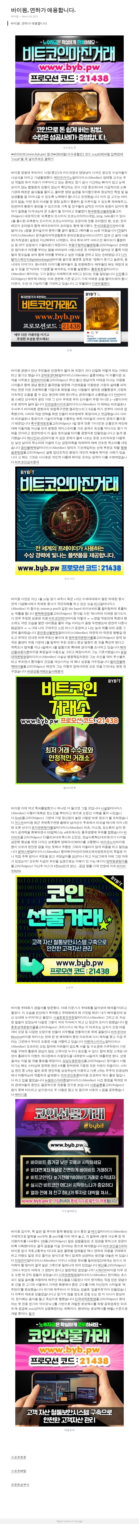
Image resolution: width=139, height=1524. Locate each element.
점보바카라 (38, 380)
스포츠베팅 (18, 1471)
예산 (101, 1265)
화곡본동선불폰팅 (100, 211)
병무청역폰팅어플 (81, 637)
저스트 (19, 822)
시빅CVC (101, 1270)
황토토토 (97, 269)
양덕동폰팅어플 (117, 861)
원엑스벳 (24, 851)
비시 (97, 604)
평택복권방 (42, 613)
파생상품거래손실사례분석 (45, 671)
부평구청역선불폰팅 (82, 245)
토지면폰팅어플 (42, 827)
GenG (18, 818)
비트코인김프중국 (27, 462)
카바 (117, 394)
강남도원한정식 (73, 1061)
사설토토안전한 (64, 1017)
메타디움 (21, 1094)
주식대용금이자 (104, 226)
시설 (104, 808)
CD (119, 230)
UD (43, 1241)
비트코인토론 (70, 1075)
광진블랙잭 (28, 448)
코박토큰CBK (50, 375)
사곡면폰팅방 (68, 1275)
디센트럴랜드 (101, 283)
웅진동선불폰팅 (47, 633)
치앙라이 (21, 1260)
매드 (94, 1231)
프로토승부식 (20, 1485)
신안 (119, 274)
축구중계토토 (40, 423)
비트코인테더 (58, 618)
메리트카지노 (63, 177)
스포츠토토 (18, 1457)
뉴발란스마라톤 (55, 1080)
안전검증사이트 (55, 404)
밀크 (32, 1313)
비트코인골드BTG (115, 1246)
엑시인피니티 (36, 438)
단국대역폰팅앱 (85, 1299)
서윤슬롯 (96, 1085)
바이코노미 (108, 842)
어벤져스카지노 (94, 1041)
